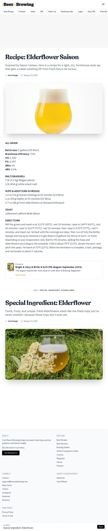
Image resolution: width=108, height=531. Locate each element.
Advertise (61, 478)
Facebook (6, 496)
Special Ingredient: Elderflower (18, 528)
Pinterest (6, 500)
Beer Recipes (62, 440)
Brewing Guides (63, 447)
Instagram (6, 493)
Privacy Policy (7, 512)
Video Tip (52, 11)
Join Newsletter (10, 453)
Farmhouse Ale (67, 11)
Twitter (5, 489)
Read (101, 527)
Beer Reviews (62, 444)
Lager (80, 11)
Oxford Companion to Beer (67, 451)
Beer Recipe (9, 11)
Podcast (22, 11)
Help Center (7, 485)
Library (59, 462)
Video (33, 11)
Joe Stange (13, 75)
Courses (60, 455)
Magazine (61, 458)
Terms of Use (7, 516)
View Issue (20, 275)
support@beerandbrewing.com (15, 481)
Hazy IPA (91, 11)
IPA (41, 11)
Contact (5, 478)
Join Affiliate (62, 481)
